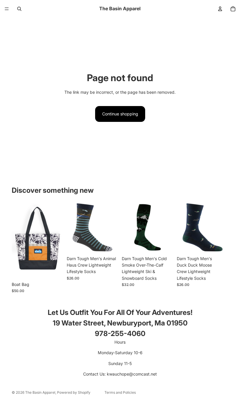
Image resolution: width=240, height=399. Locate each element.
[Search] (19, 8)
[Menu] (6, 9)
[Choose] (54, 270)
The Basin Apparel (40, 392)
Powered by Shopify (73, 392)
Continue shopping (120, 113)
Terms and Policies (120, 392)
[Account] (220, 8)
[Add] (109, 244)
